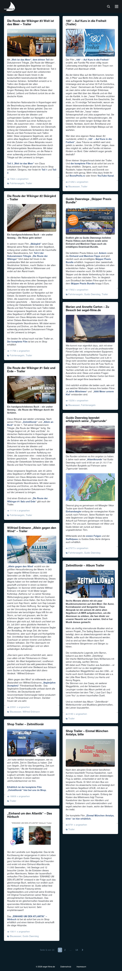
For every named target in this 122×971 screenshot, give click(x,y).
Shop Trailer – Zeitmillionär (25, 724)
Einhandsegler (73, 511)
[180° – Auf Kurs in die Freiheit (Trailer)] (90, 43)
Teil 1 (44, 169)
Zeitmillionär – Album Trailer (85, 565)
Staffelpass (72, 539)
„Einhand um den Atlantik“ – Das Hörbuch (29, 815)
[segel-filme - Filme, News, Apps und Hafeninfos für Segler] (9, 9)
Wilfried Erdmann (31, 711)
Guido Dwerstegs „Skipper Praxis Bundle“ (88, 200)
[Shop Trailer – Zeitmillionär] (31, 743)
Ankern (103, 252)
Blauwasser (74, 186)
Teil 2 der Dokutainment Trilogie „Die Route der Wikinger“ (27, 256)
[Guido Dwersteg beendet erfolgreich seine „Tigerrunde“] (90, 439)
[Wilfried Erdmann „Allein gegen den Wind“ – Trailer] (31, 549)
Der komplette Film (17, 341)
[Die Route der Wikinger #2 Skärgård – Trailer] (31, 218)
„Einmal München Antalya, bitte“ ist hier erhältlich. (90, 817)
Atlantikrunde (94, 459)
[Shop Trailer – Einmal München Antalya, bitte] (90, 753)
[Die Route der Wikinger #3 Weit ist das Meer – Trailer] (31, 43)
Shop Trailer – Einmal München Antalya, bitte (87, 732)
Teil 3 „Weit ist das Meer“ (20, 163)
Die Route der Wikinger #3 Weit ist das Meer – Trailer (30, 22)
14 (76, 950)
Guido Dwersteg (92, 294)
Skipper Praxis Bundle (83, 283)
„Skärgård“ (35, 243)
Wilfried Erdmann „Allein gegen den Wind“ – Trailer (31, 529)
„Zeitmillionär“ (30, 421)
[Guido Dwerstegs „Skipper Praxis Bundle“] (90, 221)
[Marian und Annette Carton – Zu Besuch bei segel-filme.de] (90, 328)
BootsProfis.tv (77, 175)
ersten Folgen (93, 535)
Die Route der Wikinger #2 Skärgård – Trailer (31, 197)
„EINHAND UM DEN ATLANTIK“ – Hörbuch (27, 918)
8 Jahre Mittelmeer (76, 391)
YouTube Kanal (105, 175)
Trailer (29, 183)
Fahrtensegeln (17, 183)
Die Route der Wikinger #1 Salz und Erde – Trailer (31, 369)
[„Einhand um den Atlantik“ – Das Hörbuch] (31, 835)
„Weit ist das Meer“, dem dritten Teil (30, 59)
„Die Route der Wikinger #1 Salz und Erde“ (27, 500)
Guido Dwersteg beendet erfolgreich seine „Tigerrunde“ (86, 419)
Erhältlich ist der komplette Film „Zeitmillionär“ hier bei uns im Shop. (27, 788)
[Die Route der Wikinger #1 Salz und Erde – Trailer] (31, 390)
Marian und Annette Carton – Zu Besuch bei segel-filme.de (87, 308)
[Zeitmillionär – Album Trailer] (90, 584)
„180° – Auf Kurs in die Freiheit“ (92, 59)
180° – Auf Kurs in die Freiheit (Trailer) (86, 22)
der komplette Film (81, 163)
